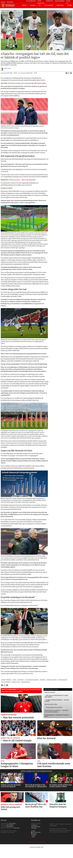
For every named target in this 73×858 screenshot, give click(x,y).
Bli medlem (10, 2)
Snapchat (34, 835)
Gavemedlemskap (31, 1)
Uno (40, 5)
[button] (3, 779)
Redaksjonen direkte (35, 826)
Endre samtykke (41, 841)
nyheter (42, 679)
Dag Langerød (12, 823)
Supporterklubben (60, 1)
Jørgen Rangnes (10, 826)
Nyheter (24, 5)
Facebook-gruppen (36, 832)
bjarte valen (16, 682)
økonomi (20, 679)
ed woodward (6, 682)
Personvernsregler (32, 841)
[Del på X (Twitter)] (69, 73)
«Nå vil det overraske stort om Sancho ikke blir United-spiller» (27, 83)
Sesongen (32, 5)
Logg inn (3, 2)
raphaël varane (52, 679)
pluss (14, 679)
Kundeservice (34, 825)
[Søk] (68, 5)
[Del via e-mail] (71, 73)
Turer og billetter (48, 5)
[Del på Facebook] (66, 73)
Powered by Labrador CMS (36, 847)
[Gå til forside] (7, 5)
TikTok (33, 836)
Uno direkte (33, 828)
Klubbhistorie (49, 1)
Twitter (33, 830)
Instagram (34, 833)
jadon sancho (62, 679)
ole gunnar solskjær (31, 679)
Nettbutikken (60, 5)
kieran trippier (6, 679)
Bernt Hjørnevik (10, 824)
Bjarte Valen (16, 827)
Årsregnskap (26, 682)
